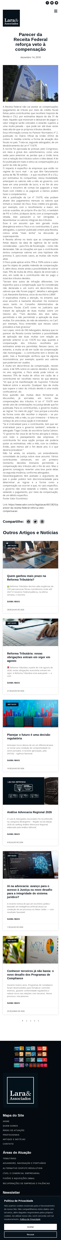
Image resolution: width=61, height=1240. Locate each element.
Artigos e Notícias (14, 1139)
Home (6, 1121)
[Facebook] (52, 3)
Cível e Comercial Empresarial (21, 1173)
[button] (55, 11)
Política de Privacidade (30, 1219)
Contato (8, 1143)
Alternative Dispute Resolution (22, 1168)
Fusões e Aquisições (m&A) (18, 1178)
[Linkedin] (56, 3)
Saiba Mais (13, 601)
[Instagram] (47, 3)
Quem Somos (10, 1125)
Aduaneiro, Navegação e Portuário (24, 1163)
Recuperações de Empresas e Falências (26, 1183)
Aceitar (30, 1226)
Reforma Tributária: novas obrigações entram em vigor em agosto (28, 657)
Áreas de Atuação (13, 1130)
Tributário (9, 1158)
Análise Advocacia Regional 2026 (29, 812)
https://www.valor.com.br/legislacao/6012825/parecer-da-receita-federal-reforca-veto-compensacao (30, 508)
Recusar (30, 1234)
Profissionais (11, 1134)
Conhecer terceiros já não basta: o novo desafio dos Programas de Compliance (30, 974)
